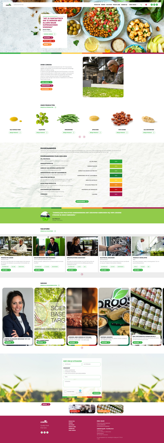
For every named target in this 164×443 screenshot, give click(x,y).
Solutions (109, 4)
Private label (116, 4)
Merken (103, 4)
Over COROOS (132, 4)
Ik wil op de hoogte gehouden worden (75, 378)
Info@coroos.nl (100, 437)
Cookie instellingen (101, 429)
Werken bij (124, 4)
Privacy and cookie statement (103, 427)
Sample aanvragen (70, 374)
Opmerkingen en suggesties (103, 430)
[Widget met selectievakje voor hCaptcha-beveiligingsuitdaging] (73, 396)
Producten (97, 4)
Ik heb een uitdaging (70, 376)
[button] (128, 4)
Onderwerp (66, 372)
